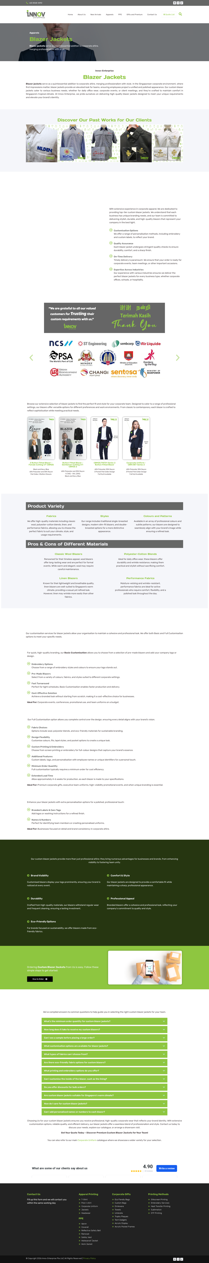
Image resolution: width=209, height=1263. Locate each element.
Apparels (109, 14)
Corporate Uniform (87, 1140)
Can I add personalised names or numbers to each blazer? (74, 1112)
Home (70, 14)
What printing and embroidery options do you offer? (71, 1070)
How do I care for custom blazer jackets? (65, 1103)
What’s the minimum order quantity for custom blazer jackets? (77, 1021)
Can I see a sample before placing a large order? (69, 1037)
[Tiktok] (181, 2)
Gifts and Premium (134, 14)
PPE (120, 14)
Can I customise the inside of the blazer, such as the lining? (75, 1079)
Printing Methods (158, 1194)
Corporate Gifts (121, 1194)
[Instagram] (178, 2)
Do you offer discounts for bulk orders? (65, 1087)
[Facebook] (174, 2)
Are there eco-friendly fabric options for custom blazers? (74, 1062)
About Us (82, 14)
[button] (28, 143)
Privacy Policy (89, 1258)
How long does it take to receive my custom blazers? (72, 1029)
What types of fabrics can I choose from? (66, 1054)
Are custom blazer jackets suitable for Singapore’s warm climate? (79, 1095)
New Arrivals (95, 14)
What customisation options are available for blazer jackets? (76, 1046)
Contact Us (152, 14)
